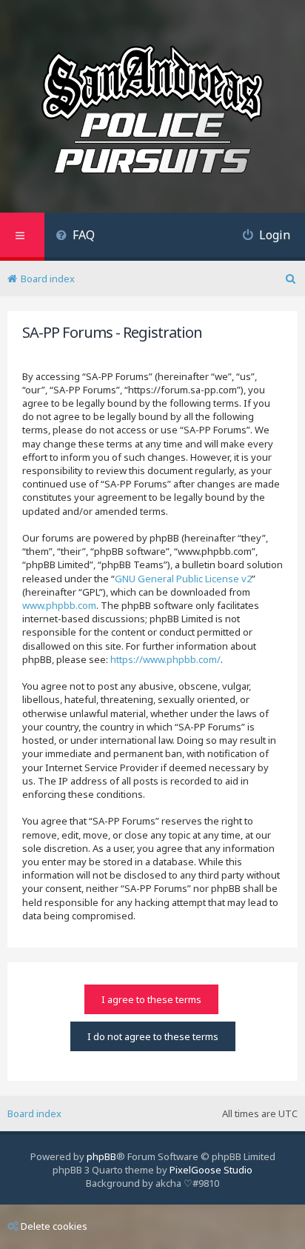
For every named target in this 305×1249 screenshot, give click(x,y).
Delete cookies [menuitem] (54, 1226)
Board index (34, 1113)
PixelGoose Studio (211, 1169)
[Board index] (152, 112)
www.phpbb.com (59, 605)
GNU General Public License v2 (183, 578)
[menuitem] (75, 237)
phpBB (101, 1156)
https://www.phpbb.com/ (165, 659)
